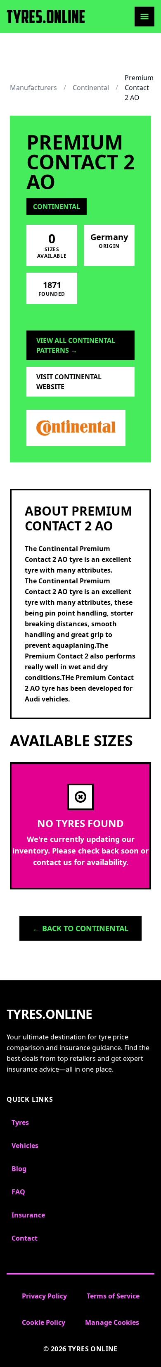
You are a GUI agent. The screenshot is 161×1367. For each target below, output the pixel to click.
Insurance (28, 1215)
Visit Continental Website (69, 381)
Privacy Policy (44, 1295)
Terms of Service (113, 1295)
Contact (25, 1238)
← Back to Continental (80, 928)
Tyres (20, 1122)
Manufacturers (33, 87)
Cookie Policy (43, 1322)
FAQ (18, 1191)
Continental (91, 87)
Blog (19, 1168)
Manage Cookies (112, 1322)
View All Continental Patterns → (75, 345)
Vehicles (25, 1145)
